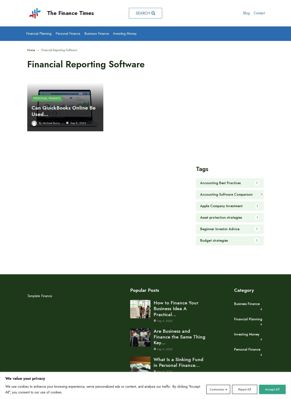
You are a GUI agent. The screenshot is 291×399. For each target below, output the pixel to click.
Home (31, 50)
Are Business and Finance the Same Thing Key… (179, 337)
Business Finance (96, 33)
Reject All (244, 389)
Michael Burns (51, 123)
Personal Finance (68, 33)
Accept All (272, 389)
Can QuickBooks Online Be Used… (64, 111)
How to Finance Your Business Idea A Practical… (176, 308)
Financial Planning (39, 33)
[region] (145, 385)
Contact (259, 13)
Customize (217, 389)
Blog (246, 13)
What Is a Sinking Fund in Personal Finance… (178, 362)
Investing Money (125, 33)
